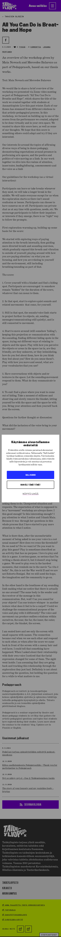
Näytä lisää (30, 494)
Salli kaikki (30, 475)
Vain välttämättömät (30, 484)
